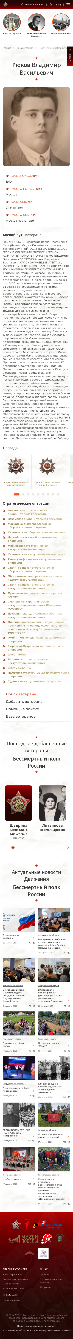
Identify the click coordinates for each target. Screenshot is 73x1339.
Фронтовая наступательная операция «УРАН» (35, 594)
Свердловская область (13, 1084)
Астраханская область (48, 935)
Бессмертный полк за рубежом (51, 1281)
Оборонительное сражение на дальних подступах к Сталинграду (36, 577)
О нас (44, 1269)
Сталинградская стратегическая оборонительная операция (31, 569)
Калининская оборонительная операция (37, 532)
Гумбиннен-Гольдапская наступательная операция (37, 639)
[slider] (13, 847)
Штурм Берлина (19, 668)
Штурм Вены (17, 654)
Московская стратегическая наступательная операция (28, 547)
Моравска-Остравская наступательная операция (35, 647)
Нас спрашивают (12, 1300)
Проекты (44, 1274)
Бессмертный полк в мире (16, 1279)
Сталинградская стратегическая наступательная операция (31, 586)
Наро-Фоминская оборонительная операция (32, 539)
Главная (7, 48)
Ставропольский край (48, 985)
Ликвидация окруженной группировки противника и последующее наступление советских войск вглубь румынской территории (38, 627)
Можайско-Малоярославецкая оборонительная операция (30, 525)
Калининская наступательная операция (36, 554)
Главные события (15, 1269)
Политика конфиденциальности (36, 1326)
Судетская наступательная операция (34, 681)
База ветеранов (25, 48)
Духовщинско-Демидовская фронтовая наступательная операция (36, 615)
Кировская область (12, 1039)
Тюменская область (12, 1175)
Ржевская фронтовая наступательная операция (34, 560)
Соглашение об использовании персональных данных (36, 1330)
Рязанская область (47, 1039)
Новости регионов (12, 1274)
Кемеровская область (13, 985)
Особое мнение (11, 1283)
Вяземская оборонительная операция (35, 519)
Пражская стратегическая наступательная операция (38, 674)
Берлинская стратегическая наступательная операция (28, 661)
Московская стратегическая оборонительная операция (28, 512)
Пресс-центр (11, 1294)
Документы (46, 1287)
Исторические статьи (13, 1288)
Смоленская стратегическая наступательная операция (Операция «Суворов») (34, 605)
